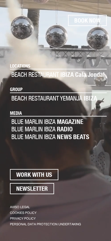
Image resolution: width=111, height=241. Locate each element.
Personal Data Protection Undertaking (45, 224)
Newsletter (32, 188)
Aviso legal (20, 207)
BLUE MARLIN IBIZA (47, 121)
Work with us (34, 174)
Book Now (87, 20)
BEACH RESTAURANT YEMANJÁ (54, 98)
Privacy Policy (23, 218)
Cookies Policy (23, 212)
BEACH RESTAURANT (57, 74)
